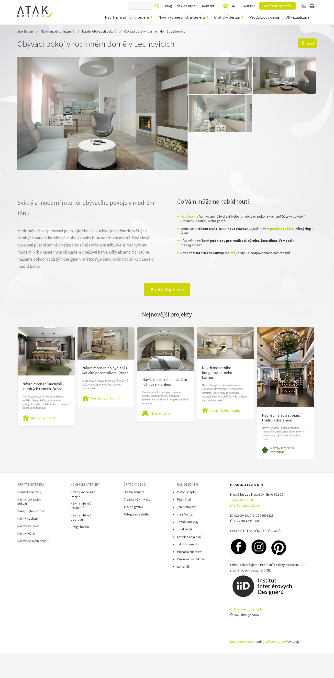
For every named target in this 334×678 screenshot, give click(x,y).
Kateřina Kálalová (189, 537)
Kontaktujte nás (167, 289)
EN (312, 5)
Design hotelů (80, 527)
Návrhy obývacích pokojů (99, 31)
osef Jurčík (185, 529)
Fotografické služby (136, 514)
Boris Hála (183, 567)
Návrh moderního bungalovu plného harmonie (217, 372)
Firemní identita (134, 492)
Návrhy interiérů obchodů (81, 517)
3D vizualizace (298, 17)
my (232, 253)
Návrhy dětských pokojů (33, 541)
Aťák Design (25, 31)
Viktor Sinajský (186, 492)
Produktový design (265, 17)
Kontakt (208, 6)
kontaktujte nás (277, 5)
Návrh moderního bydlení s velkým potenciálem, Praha (105, 370)
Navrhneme (189, 216)
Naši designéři (187, 6)
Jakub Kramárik (187, 544)
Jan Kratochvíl (186, 507)
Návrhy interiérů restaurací (282, 450)
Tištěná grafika (133, 507)
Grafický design (227, 17)
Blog (168, 6)
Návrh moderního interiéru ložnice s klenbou (164, 382)
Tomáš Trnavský (187, 522)
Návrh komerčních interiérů (181, 17)
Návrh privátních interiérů (127, 17)
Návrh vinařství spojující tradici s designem (281, 417)
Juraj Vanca (185, 514)
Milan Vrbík (184, 499)
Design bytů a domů (45, 418)
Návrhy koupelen (28, 526)
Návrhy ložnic (160, 413)
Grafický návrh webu (137, 499)
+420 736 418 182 (242, 6)
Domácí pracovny (29, 492)
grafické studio (274, 641)
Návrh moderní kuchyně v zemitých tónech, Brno (43, 386)
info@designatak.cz (244, 505)
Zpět (310, 43)
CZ (303, 5)
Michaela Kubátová (189, 552)
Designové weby (242, 641)
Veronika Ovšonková (191, 559)
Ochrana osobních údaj (246, 609)
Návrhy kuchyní (27, 518)
